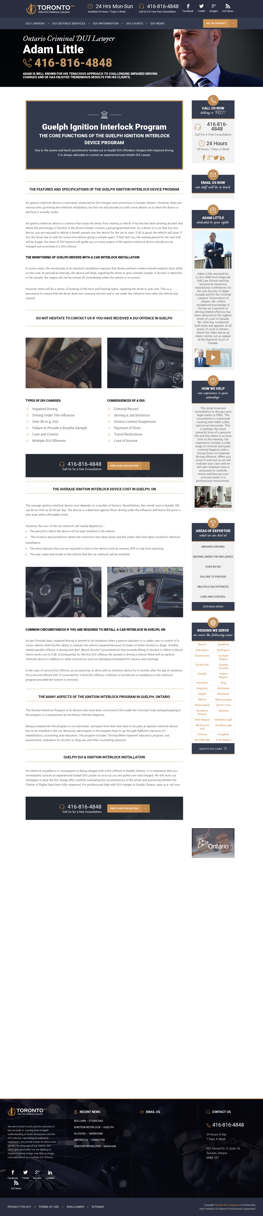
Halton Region (223, 675)
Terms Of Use (49, 1206)
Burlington (223, 650)
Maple (202, 694)
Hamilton (202, 683)
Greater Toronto (223, 666)
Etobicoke (202, 664)
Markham (223, 694)
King (223, 683)
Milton (202, 699)
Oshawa (223, 710)
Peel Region (202, 719)
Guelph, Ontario (136, 771)
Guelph (202, 673)
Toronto (202, 734)
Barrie (202, 644)
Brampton (202, 650)
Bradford (223, 644)
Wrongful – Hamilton (89, 1139)
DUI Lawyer (143, 155)
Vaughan (223, 734)
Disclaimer (75, 1206)
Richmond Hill (202, 727)
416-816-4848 (72, 63)
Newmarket (202, 705)
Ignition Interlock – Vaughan (95, 1146)
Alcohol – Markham (88, 1133)
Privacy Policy (19, 1206)
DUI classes (132, 659)
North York (223, 705)
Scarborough (223, 725)
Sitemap (98, 1206)
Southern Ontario (202, 712)
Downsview (202, 655)
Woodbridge (202, 740)
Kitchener (223, 688)
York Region (223, 740)
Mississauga (223, 699)
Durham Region (223, 657)
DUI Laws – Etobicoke (88, 1120)
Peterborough (223, 719)
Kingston (202, 688)
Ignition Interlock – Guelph (94, 1127)
